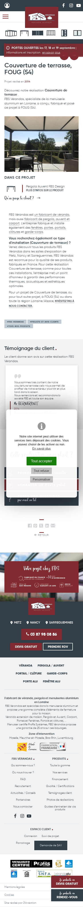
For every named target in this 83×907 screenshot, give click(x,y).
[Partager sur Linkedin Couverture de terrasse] (47, 526)
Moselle (13, 737)
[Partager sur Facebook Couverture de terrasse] (30, 526)
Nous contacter (23, 806)
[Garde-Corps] (51, 33)
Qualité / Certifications (60, 786)
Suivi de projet (50, 836)
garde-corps (34, 232)
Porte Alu (30, 681)
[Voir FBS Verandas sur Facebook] (63, 5)
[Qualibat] (68, 864)
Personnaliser (41, 479)
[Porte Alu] (64, 33)
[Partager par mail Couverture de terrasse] (53, 526)
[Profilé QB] (26, 873)
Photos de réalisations (60, 799)
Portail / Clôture (29, 673)
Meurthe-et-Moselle (31, 737)
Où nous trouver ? (23, 772)
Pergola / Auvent (51, 665)
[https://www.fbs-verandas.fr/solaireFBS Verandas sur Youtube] (78, 5)
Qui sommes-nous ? (23, 765)
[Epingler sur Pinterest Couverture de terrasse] (35, 526)
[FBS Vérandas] (41, 17)
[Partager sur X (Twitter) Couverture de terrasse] (41, 526)
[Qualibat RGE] (14, 873)
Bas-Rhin (50, 737)
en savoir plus (51, 52)
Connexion (30, 836)
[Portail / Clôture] (37, 33)
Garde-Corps (57, 673)
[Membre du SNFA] (54, 873)
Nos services (60, 772)
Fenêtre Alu (51, 681)
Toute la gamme (60, 765)
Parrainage (23, 842)
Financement (60, 779)
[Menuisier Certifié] (31, 864)
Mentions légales (14, 886)
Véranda (25, 665)
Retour (43, 535)
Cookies (9, 894)
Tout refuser (41, 470)
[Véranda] (11, 33)
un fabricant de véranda (51, 215)
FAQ (23, 779)
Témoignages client (60, 792)
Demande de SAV (51, 845)
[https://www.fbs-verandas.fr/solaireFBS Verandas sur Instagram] (71, 5)
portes (48, 228)
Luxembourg (65, 737)
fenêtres (36, 228)
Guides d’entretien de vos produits (60, 808)
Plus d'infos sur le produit (45, 190)
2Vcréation (29, 902)
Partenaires (23, 799)
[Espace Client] (7, 5)
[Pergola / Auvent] (24, 33)
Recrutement (23, 786)
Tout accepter (41, 461)
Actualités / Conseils (23, 792)
